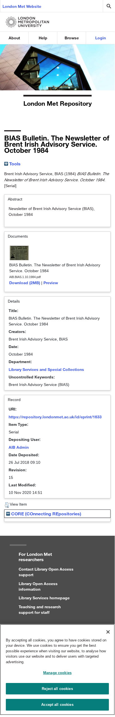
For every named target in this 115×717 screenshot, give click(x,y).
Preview (50, 282)
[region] (57, 669)
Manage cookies (57, 673)
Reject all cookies (57, 689)
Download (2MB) (24, 282)
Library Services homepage (44, 597)
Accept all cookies (57, 704)
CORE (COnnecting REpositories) (45, 513)
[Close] (108, 632)
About (14, 37)
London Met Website (22, 6)
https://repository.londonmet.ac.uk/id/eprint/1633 (55, 416)
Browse (72, 37)
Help (43, 37)
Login (100, 37)
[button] (7, 505)
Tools (14, 163)
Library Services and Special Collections (46, 369)
